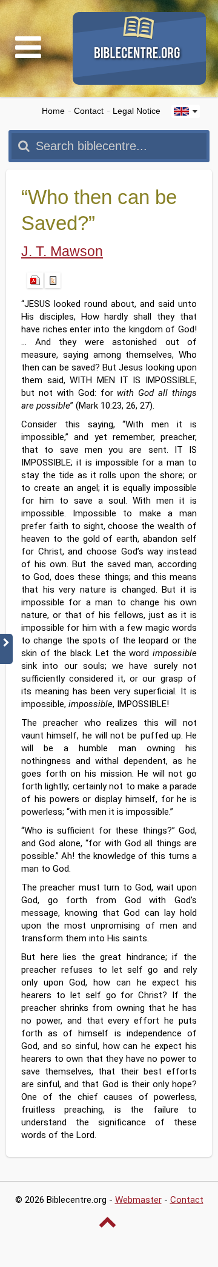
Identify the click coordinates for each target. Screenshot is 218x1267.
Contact (89, 111)
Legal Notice (136, 111)
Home (53, 111)
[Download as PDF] (35, 280)
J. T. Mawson (62, 251)
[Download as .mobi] (53, 280)
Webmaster (138, 1199)
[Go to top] (109, 1222)
